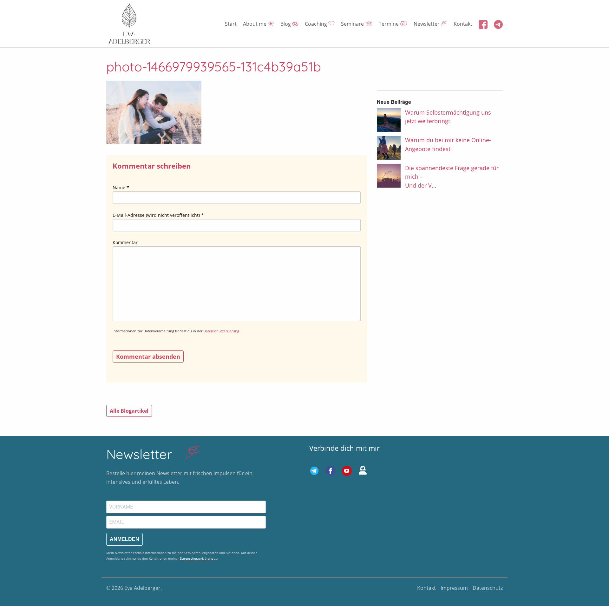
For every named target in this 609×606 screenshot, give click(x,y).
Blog (286, 23)
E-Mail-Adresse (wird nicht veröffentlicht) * (158, 215)
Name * (121, 187)
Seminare (353, 23)
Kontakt (463, 23)
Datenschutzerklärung (221, 331)
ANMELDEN (124, 539)
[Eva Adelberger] (129, 24)
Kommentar (125, 242)
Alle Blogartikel (129, 410)
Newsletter (427, 23)
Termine (389, 23)
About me (255, 23)
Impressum (454, 587)
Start (231, 23)
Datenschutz (488, 587)
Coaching (316, 23)
